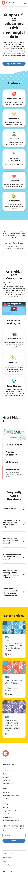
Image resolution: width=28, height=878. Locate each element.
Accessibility (6, 865)
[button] (24, 3)
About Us (5, 807)
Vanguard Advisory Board (10, 811)
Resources (5, 792)
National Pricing (7, 783)
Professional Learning (9, 771)
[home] (8, 3)
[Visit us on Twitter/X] (7, 871)
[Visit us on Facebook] (4, 871)
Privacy (4, 861)
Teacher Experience (8, 768)
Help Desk (5, 798)
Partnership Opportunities (10, 820)
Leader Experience (8, 764)
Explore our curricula (14, 64)
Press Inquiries (7, 817)
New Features (6, 780)
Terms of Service (7, 857)
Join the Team (7, 814)
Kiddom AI (5, 774)
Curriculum (5, 777)
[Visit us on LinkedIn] (11, 871)
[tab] (14, 445)
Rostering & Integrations (10, 795)
